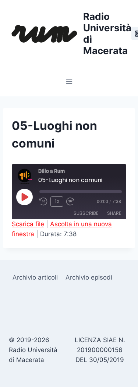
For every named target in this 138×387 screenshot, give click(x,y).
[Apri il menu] (69, 81)
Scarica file (28, 224)
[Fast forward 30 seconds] (72, 202)
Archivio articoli (35, 277)
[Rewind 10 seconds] (43, 202)
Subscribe (86, 213)
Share (114, 213)
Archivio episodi (89, 277)
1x (56, 201)
